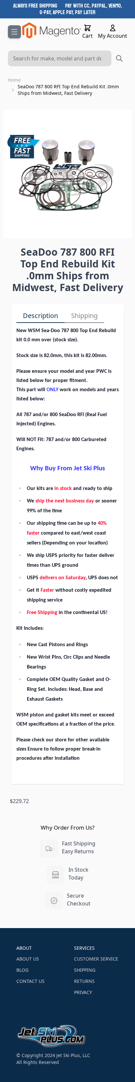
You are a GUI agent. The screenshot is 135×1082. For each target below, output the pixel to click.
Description (40, 315)
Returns (84, 981)
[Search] (119, 58)
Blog (22, 970)
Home (14, 80)
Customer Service (96, 959)
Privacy (83, 992)
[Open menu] (14, 31)
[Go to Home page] (51, 30)
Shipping (84, 315)
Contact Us (30, 981)
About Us (27, 959)
